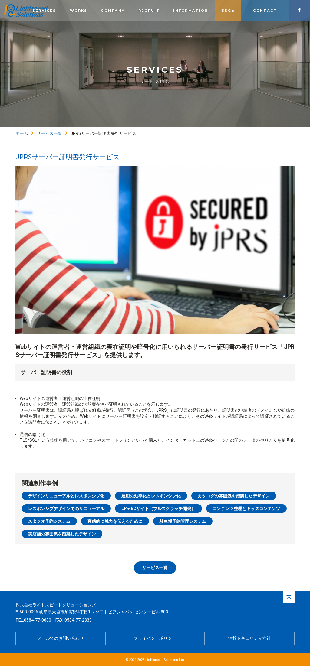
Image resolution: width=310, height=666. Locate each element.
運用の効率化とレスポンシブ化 (151, 495)
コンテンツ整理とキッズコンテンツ (246, 508)
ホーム (21, 133)
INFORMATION (190, 10)
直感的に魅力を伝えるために (115, 521)
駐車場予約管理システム (183, 521)
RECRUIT (149, 10)
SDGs (228, 10)
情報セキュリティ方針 (249, 638)
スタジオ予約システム (49, 521)
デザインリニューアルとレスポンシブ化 (66, 495)
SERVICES (44, 10)
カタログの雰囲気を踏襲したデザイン (234, 495)
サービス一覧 (49, 133)
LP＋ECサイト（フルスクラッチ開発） (158, 508)
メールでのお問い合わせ (60, 638)
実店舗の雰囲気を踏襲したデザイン (62, 533)
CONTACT (265, 10)
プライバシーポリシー (155, 638)
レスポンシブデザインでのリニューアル (66, 508)
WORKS (78, 10)
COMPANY (113, 10)
